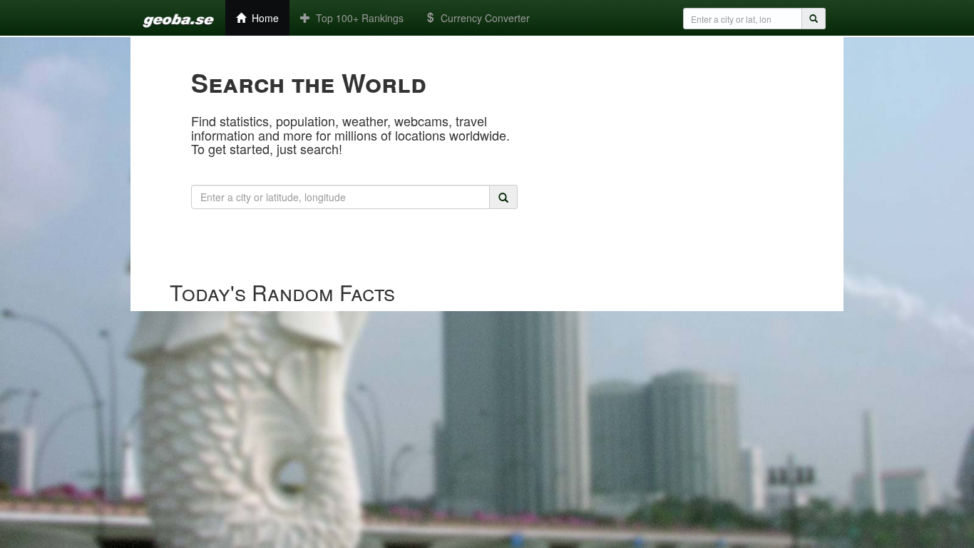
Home (262, 18)
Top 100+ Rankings (357, 18)
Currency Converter (482, 18)
